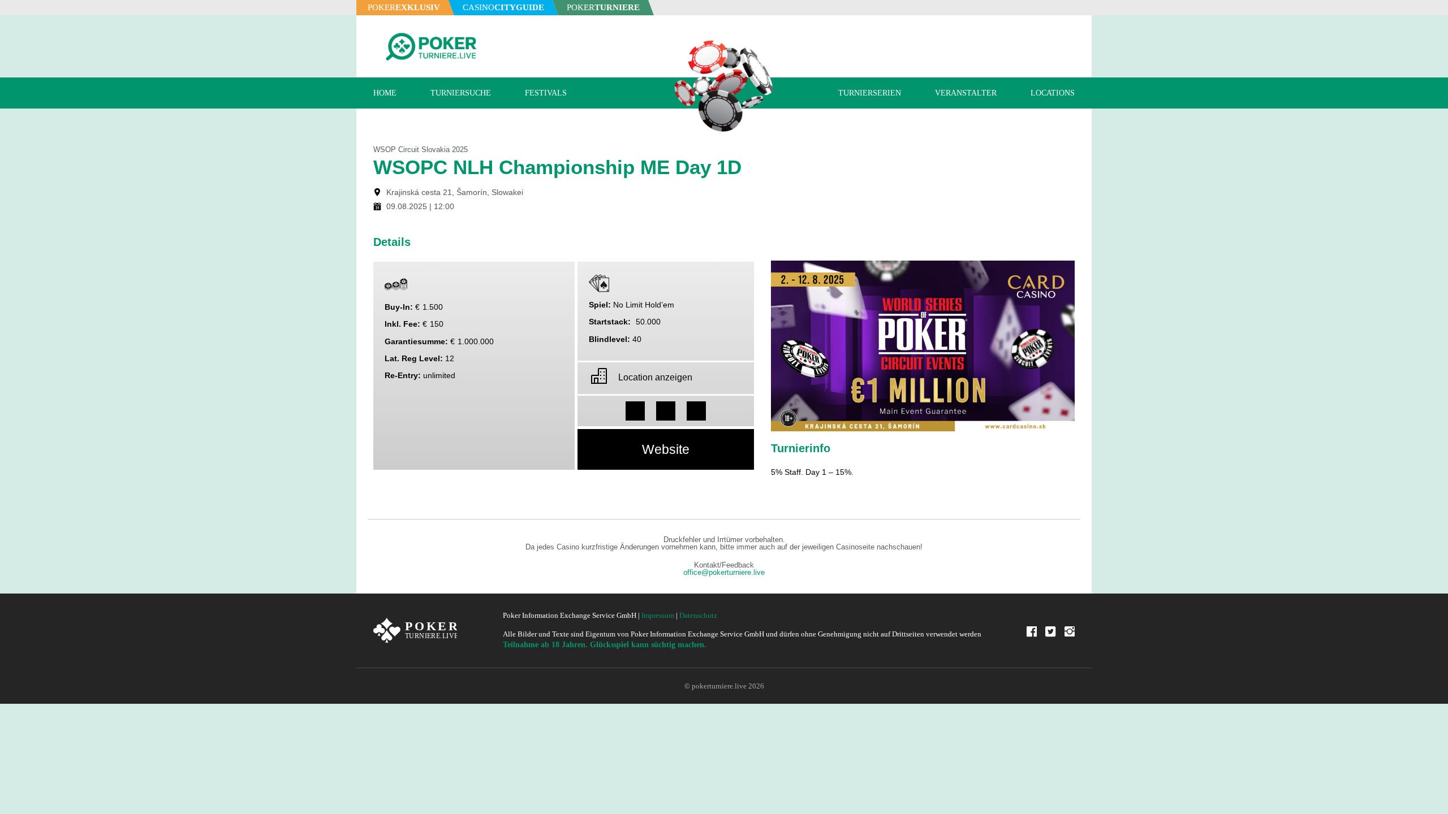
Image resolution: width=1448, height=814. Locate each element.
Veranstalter (966, 93)
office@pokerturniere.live (724, 573)
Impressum (657, 615)
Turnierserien (869, 93)
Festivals (546, 93)
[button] (635, 411)
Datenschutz (698, 615)
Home (385, 93)
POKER (404, 7)
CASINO (503, 7)
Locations (1053, 93)
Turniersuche (460, 93)
